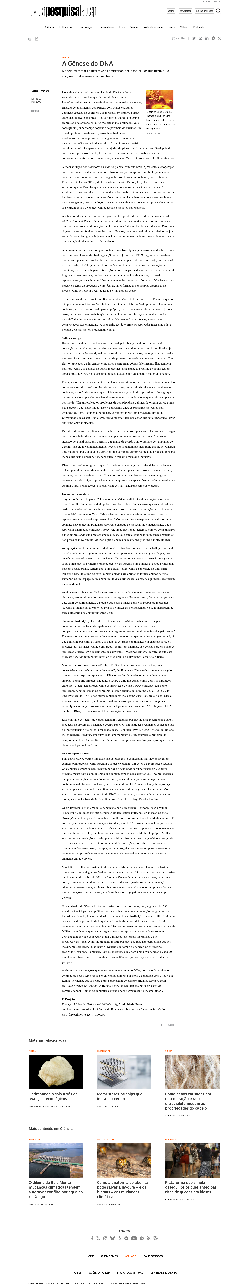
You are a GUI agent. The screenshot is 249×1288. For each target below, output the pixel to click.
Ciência (49, 27)
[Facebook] (93, 1238)
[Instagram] (105, 1238)
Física (35, 111)
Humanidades (106, 27)
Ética (122, 27)
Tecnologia (85, 27)
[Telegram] (126, 1238)
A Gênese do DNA (87, 64)
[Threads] (119, 1238)
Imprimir (30, 38)
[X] (98, 1238)
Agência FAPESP (99, 1273)
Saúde (134, 27)
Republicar (180, 39)
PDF (36, 38)
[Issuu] (154, 1238)
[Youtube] (134, 1238)
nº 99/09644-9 (107, 1004)
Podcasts (198, 27)
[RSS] (147, 1238)
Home (90, 1256)
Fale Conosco (153, 1256)
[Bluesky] (112, 1238)
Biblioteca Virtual (130, 1273)
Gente (171, 27)
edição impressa (204, 11)
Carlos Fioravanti (40, 91)
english (207, 1)
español (217, 1)
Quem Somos (109, 1256)
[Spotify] (141, 1238)
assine (171, 11)
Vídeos (184, 27)
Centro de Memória (163, 1273)
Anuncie (131, 1256)
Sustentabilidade (153, 27)
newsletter (185, 11)
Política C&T (66, 27)
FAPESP (77, 1273)
